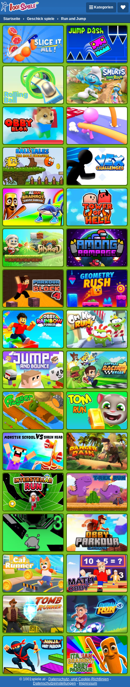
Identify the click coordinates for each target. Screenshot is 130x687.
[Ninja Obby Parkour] (33, 654)
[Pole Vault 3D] (97, 125)
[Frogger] (33, 410)
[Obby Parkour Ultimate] (97, 532)
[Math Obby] (97, 573)
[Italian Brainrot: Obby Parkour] (97, 654)
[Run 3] (33, 532)
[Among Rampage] (97, 247)
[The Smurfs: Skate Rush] (97, 84)
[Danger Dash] (97, 451)
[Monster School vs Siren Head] (33, 451)
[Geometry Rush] (97, 288)
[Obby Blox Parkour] (33, 125)
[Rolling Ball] (33, 84)
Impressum (88, 683)
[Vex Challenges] (97, 166)
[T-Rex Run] (97, 491)
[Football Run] (97, 614)
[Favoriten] (123, 7)
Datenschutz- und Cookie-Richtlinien (78, 679)
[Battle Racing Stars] (97, 369)
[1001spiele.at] (20, 7)
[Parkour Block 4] (33, 288)
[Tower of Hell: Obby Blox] (97, 207)
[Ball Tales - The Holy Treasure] (33, 166)
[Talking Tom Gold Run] (97, 410)
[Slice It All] (33, 44)
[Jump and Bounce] (33, 369)
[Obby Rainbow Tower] (33, 329)
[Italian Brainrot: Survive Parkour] (33, 207)
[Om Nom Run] (97, 329)
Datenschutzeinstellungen (54, 683)
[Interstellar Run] (33, 491)
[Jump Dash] (97, 44)
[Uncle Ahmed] (33, 247)
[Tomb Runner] (33, 614)
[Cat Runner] (33, 573)
